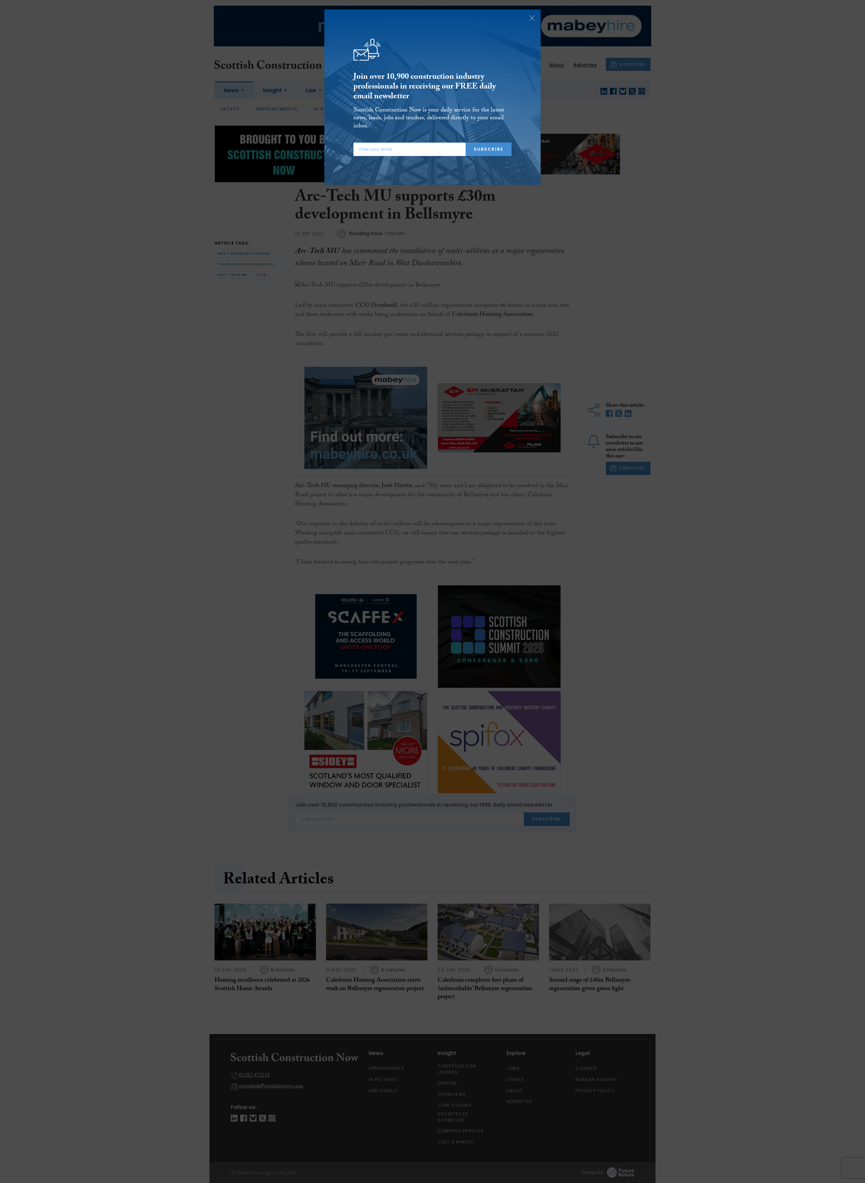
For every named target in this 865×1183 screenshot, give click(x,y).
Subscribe (488, 149)
